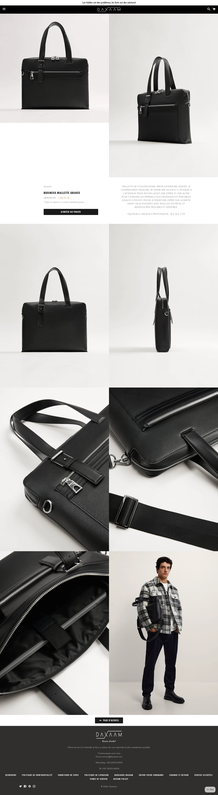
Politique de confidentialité (37, 775)
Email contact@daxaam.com (109, 757)
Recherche (10, 775)
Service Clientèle (203, 775)
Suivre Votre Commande (151, 775)
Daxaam (113, 787)
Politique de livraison (97, 775)
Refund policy (120, 778)
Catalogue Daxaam (123, 775)
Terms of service (99, 778)
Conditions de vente (68, 775)
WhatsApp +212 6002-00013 (109, 763)
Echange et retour (179, 775)
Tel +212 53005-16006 (109, 769)
